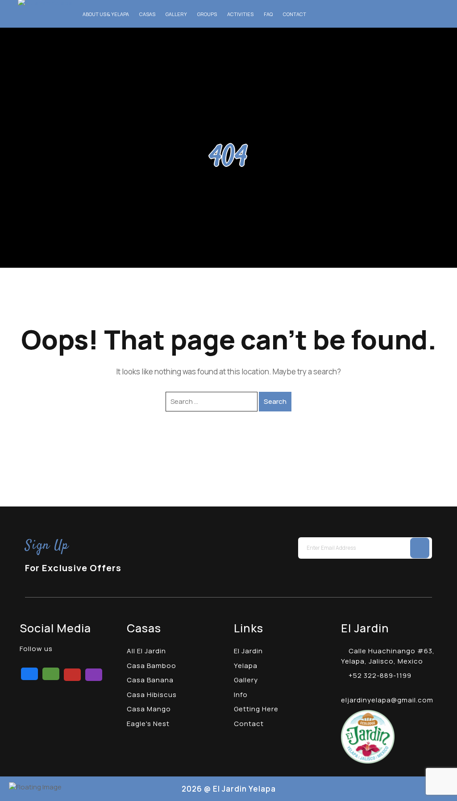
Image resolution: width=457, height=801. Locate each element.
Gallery (176, 14)
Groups (207, 14)
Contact (294, 14)
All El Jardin (146, 651)
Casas (147, 14)
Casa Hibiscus (152, 694)
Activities (240, 14)
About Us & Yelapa (106, 14)
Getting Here (256, 709)
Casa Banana (150, 680)
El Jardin (248, 651)
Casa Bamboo (151, 665)
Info (241, 694)
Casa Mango (149, 709)
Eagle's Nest (148, 723)
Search (275, 401)
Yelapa (246, 665)
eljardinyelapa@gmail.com (387, 700)
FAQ (268, 14)
